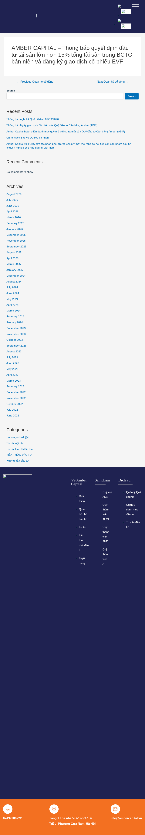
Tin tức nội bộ (14, 443)
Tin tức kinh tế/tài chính (20, 449)
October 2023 (14, 339)
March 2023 (13, 380)
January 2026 (14, 229)
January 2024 (14, 322)
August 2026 (14, 194)
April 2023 (12, 374)
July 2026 (12, 200)
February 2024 (15, 316)
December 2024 (16, 275)
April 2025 (12, 258)
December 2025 (16, 234)
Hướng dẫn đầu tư (17, 460)
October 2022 (14, 404)
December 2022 (16, 392)
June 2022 (12, 415)
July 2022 (12, 409)
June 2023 (12, 363)
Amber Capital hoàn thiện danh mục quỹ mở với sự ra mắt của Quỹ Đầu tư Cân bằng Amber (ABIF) (65, 131)
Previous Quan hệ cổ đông (35, 81)
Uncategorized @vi (17, 437)
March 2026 (13, 217)
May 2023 (12, 369)
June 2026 (12, 205)
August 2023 (14, 351)
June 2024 (12, 293)
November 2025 (16, 240)
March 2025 (13, 264)
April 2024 (12, 305)
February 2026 (15, 223)
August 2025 (14, 252)
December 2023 (16, 328)
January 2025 (14, 269)
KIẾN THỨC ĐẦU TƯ (19, 454)
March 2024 (13, 310)
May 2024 (12, 299)
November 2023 (16, 334)
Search (10, 90)
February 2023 (15, 386)
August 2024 (14, 281)
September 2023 (16, 345)
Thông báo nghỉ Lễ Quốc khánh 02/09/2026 (32, 119)
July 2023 (12, 357)
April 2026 (12, 211)
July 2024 (12, 287)
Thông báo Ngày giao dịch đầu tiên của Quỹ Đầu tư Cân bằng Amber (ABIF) (51, 125)
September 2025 (16, 246)
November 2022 (16, 398)
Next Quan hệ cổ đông (112, 81)
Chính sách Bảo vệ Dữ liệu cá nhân (27, 137)
